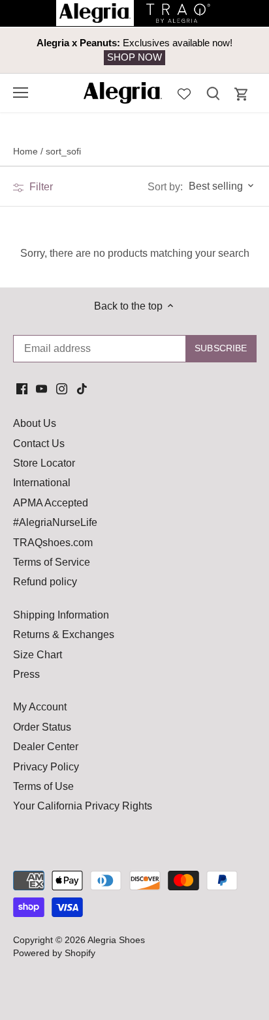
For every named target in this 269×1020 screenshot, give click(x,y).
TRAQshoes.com (53, 542)
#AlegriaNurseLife (55, 522)
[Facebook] (21, 388)
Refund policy (45, 581)
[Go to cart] (241, 94)
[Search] (212, 93)
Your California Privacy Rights (82, 805)
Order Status (42, 727)
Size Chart (37, 654)
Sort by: (165, 187)
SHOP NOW (134, 57)
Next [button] (230, 50)
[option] (134, 50)
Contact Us (39, 443)
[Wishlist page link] (184, 92)
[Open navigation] (20, 92)
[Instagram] (61, 388)
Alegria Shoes (116, 940)
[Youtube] (41, 388)
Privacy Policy (46, 766)
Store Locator (44, 463)
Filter (40, 186)
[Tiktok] (81, 388)
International (42, 482)
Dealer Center (45, 746)
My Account (40, 706)
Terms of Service (51, 562)
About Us (34, 423)
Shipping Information (61, 614)
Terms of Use (43, 786)
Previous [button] (39, 50)
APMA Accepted (50, 502)
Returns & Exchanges (63, 634)
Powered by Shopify (54, 953)
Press (26, 674)
